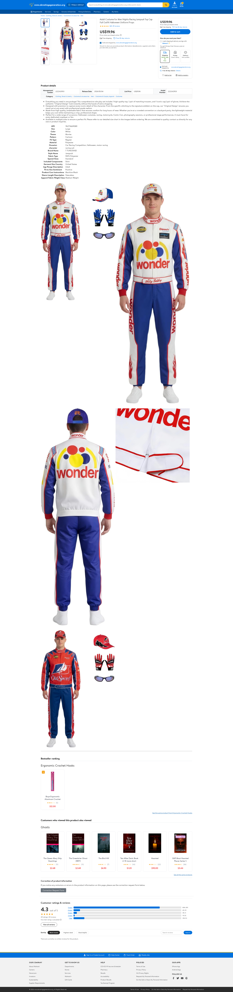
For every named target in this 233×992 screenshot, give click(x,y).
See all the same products (183, 875)
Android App (176, 970)
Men (82, 16)
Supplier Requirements (37, 983)
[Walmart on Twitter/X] (177, 978)
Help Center (115, 955)
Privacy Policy (141, 970)
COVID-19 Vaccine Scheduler (111, 966)
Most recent (54, 932)
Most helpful (82, 932)
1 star (70, 918)
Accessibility (105, 976)
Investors (32, 976)
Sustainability (33, 980)
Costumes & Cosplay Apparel (105, 96)
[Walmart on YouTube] (182, 978)
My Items (115, 12)
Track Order (130, 955)
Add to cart (175, 31)
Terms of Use (140, 966)
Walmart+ (68, 976)
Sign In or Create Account (95, 955)
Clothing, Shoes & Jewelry (54, 16)
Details (178, 70)
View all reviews (49, 924)
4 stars (70, 910)
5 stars (70, 907)
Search (188, 932)
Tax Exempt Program (108, 983)
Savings (56, 12)
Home (43, 16)
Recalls (103, 973)
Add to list (168, 75)
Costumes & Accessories (71, 16)
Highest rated (68, 932)
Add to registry (183, 75)
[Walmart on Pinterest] (186, 978)
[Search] (166, 4)
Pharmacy (97, 12)
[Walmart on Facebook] (173, 978)
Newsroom (33, 973)
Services (48, 12)
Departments (37, 12)
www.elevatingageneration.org (126, 43)
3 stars (70, 913)
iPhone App (176, 966)
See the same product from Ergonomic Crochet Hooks (172, 813)
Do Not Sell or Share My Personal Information (151, 980)
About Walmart (34, 966)
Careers (106, 12)
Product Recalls (106, 980)
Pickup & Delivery (85, 12)
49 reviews (116, 26)
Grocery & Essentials (69, 12)
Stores (67, 970)
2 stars (70, 915)
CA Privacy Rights (142, 973)
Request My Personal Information (147, 976)
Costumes (119, 96)
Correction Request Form (53, 890)
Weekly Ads (145, 955)
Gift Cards (68, 980)
